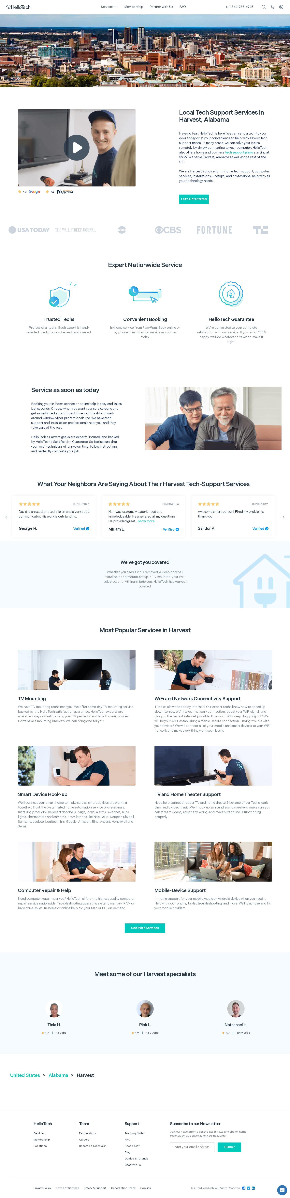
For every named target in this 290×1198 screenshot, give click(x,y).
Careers (84, 1139)
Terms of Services (67, 1188)
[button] (282, 1190)
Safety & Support (95, 1188)
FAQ (127, 1139)
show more (146, 521)
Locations (40, 1146)
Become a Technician (93, 1146)
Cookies (145, 1188)
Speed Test (132, 1146)
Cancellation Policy (123, 1188)
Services (39, 1133)
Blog (128, 1152)
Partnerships (87, 1133)
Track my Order (134, 1133)
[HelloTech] (18, 7)
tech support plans (239, 152)
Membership (42, 1139)
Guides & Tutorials (137, 1158)
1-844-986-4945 (241, 7)
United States (25, 1075)
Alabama (58, 1075)
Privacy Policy (42, 1188)
